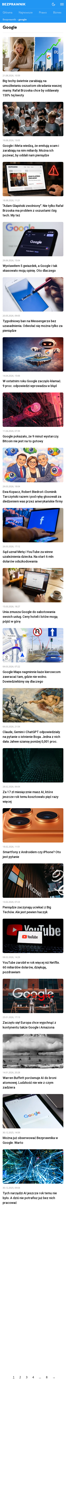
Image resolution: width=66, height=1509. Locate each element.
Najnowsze (26, 12)
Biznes (57, 12)
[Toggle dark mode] (53, 4)
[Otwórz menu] (60, 4)
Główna (7, 12)
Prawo (43, 12)
